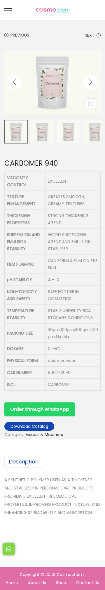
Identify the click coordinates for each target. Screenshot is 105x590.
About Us (37, 583)
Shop (61, 583)
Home (12, 583)
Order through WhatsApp (39, 409)
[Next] (90, 82)
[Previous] (14, 82)
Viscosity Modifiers (44, 434)
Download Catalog (29, 426)
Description (23, 461)
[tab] (52, 462)
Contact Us (87, 583)
